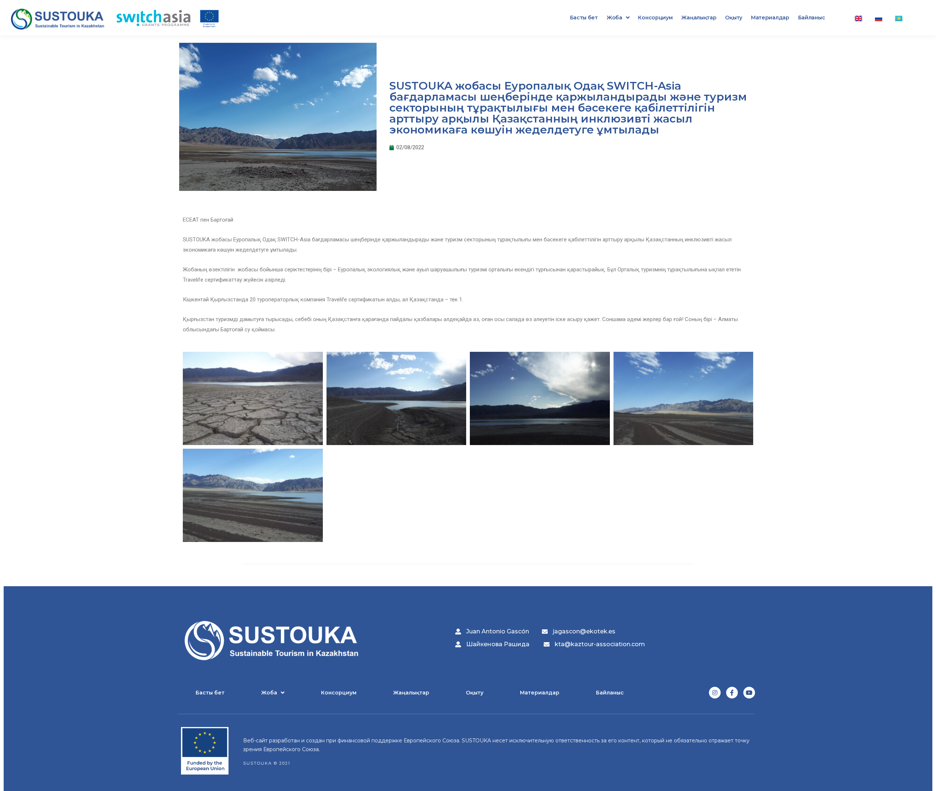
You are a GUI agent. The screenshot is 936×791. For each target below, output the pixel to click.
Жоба (614, 17)
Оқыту (733, 17)
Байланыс (811, 17)
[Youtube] (749, 692)
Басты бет (584, 17)
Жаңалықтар (698, 17)
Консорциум (655, 17)
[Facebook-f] (732, 692)
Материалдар (770, 17)
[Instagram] (715, 692)
